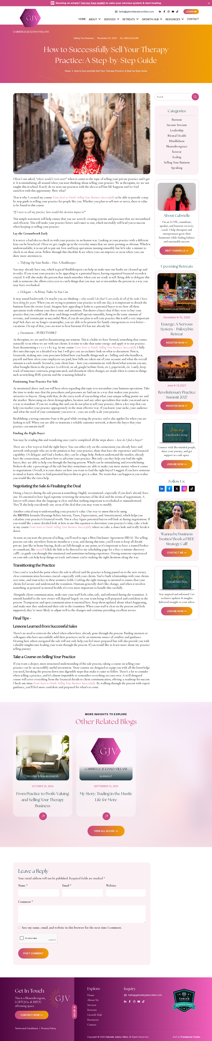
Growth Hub (150, 19)
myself (40, 549)
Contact (193, 19)
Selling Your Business (84, 38)
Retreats (129, 19)
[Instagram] (184, 489)
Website (111, 885)
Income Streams (177, 125)
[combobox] (177, 96)
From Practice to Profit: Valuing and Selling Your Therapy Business (42, 799)
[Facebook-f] (169, 489)
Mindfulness (176, 141)
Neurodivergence (176, 146)
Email (66, 885)
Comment (25, 901)
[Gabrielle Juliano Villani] (31, 20)
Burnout (177, 119)
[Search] (195, 96)
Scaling (176, 157)
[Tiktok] (192, 489)
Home (82, 19)
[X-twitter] (177, 489)
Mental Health (177, 136)
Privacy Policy (48, 1028)
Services (110, 19)
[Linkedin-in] (162, 489)
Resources (173, 19)
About (93, 19)
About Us (93, 1000)
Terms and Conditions (26, 1028)
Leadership (176, 130)
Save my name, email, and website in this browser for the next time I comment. (72, 927)
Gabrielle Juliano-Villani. (116, 1037)
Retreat (176, 152)
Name (23, 885)
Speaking (176, 168)
